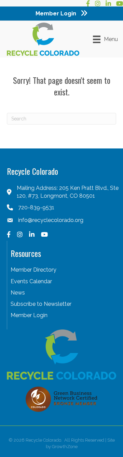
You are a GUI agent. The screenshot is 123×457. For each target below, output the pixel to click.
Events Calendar (31, 281)
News (18, 292)
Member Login (29, 315)
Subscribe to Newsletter (41, 304)
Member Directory (33, 269)
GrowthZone (65, 446)
